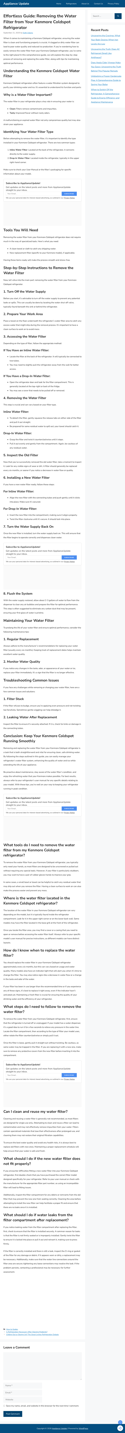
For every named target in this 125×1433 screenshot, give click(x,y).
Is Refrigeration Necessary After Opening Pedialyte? (26, 1332)
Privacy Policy (113, 3)
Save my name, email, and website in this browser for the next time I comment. (42, 1405)
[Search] (118, 16)
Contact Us (98, 3)
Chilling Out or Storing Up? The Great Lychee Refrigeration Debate (32, 1334)
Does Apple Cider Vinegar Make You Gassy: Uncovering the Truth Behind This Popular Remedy (106, 66)
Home (58, 3)
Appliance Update (16, 4)
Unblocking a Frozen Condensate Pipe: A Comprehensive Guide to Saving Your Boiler (106, 80)
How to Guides (12, 1329)
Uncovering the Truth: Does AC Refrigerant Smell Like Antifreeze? (105, 53)
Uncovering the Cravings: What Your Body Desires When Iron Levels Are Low (105, 39)
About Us (85, 3)
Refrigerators (71, 3)
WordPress (83, 1428)
